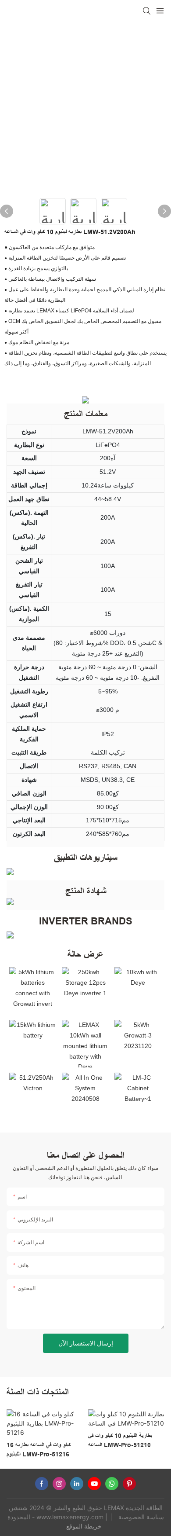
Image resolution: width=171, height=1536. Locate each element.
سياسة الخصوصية (140, 1517)
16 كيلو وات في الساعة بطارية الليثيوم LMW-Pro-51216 (39, 1449)
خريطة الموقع (84, 1526)
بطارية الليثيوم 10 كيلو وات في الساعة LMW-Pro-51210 (120, 1440)
